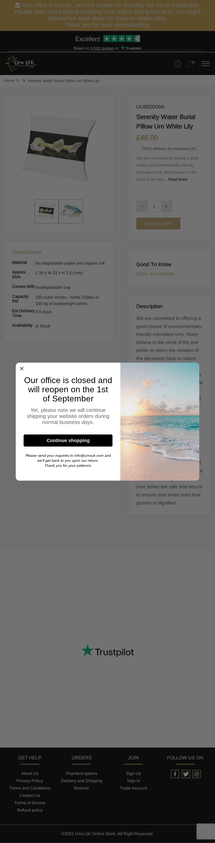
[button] (22, 369)
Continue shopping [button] (68, 440)
